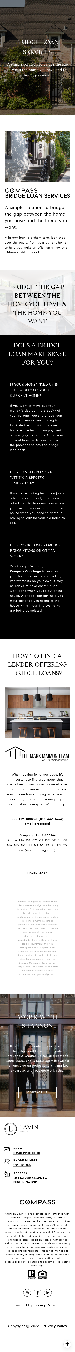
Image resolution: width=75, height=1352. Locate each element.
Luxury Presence (48, 1305)
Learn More (38, 873)
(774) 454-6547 (22, 1165)
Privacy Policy (55, 1326)
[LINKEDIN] (48, 1293)
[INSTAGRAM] (27, 1293)
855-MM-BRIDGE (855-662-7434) (37, 819)
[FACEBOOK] (37, 1293)
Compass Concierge (25, 571)
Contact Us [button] (38, 1092)
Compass (27, 1217)
